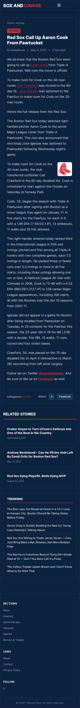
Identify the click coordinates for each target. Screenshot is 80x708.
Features (8, 628)
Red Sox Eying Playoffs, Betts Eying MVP (36, 476)
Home (10, 23)
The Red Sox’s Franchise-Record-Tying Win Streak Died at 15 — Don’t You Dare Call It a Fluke (39, 556)
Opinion (7, 633)
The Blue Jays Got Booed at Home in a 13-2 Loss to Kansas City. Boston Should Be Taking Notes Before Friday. (38, 513)
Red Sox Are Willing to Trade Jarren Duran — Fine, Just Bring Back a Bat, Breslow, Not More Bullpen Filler (39, 542)
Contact (8, 664)
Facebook (65, 396)
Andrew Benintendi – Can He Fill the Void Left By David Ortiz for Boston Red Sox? (40, 454)
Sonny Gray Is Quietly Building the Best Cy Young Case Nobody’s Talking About (39, 527)
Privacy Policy (11, 670)
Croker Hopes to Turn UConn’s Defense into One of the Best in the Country (39, 431)
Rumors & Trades (13, 639)
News (6, 610)
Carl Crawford (27, 85)
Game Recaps (11, 622)
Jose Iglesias (28, 91)
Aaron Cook (39, 65)
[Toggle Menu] (59, 5)
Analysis (8, 616)
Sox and (22, 5)
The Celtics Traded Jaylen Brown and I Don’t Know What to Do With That (39, 569)
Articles (20, 23)
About (6, 658)
